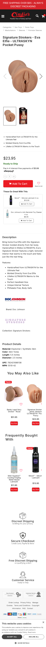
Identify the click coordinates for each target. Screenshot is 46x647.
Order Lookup (14, 602)
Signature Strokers (21, 330)
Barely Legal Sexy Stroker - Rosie (14, 411)
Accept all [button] (12, 637)
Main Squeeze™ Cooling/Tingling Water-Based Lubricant (14, 479)
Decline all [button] (34, 637)
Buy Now (14, 423)
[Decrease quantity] (5, 176)
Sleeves (22, 30)
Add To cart (19, 183)
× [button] (43, 622)
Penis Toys (29, 27)
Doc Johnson (19, 309)
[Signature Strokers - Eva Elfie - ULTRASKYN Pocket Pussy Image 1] (23, 76)
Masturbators (10, 30)
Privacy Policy (25, 602)
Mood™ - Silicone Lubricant (36, 477)
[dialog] (23, 633)
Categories (7, 27)
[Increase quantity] (14, 176)
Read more (32, 632)
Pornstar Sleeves (35, 30)
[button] (3, 16)
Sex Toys (18, 27)
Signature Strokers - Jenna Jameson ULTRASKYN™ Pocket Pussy (36, 412)
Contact (30, 608)
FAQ (24, 608)
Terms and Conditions (22, 605)
